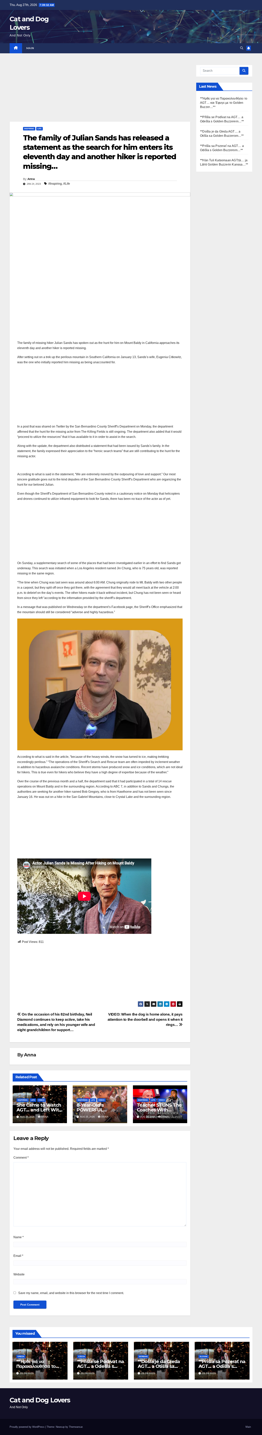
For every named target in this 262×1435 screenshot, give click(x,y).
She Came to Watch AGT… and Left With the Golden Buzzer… (39, 1109)
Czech (81, 1356)
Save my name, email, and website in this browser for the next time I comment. (71, 1293)
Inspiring (29, 129)
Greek (20, 1356)
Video (41, 1100)
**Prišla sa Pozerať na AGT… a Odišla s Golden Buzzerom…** (222, 1366)
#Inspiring (55, 183)
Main (30, 48)
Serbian (143, 1356)
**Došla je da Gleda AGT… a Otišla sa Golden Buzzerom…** (161, 1366)
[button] (241, 48)
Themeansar (75, 1426)
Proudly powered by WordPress (27, 1426)
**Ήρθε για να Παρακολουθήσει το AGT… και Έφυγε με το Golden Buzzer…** (223, 103)
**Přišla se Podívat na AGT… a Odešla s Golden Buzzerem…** (100, 1366)
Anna (31, 179)
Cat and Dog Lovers (40, 1400)
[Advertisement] (100, 93)
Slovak (204, 1356)
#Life (66, 183)
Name (18, 1237)
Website (19, 1274)
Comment (21, 1157)
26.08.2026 (27, 1373)
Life (39, 129)
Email (18, 1255)
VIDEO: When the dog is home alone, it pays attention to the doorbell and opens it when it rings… (145, 1019)
